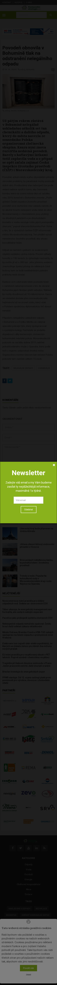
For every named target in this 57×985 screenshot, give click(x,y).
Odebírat (28, 509)
